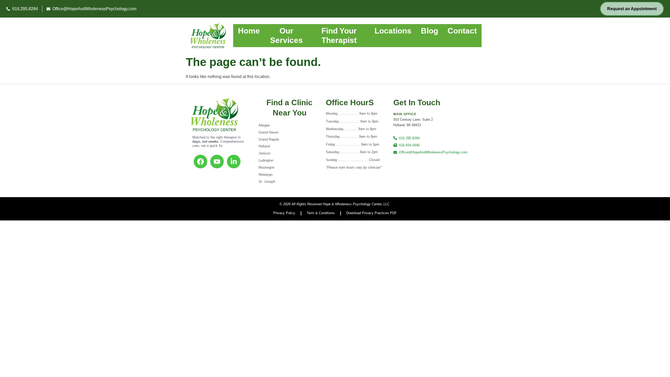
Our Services (286, 35)
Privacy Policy (284, 213)
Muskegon (266, 167)
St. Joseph (267, 182)
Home (249, 30)
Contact (462, 30)
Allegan (264, 125)
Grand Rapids (269, 139)
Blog (429, 30)
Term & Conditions (321, 213)
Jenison (264, 153)
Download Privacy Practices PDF (371, 213)
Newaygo (265, 174)
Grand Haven (268, 132)
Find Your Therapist (339, 35)
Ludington (266, 160)
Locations (393, 30)
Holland (264, 146)
